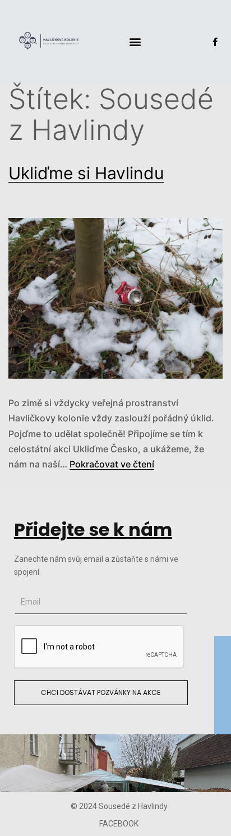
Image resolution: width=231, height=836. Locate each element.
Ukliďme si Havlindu (86, 173)
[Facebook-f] (215, 42)
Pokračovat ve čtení (112, 464)
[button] (135, 42)
